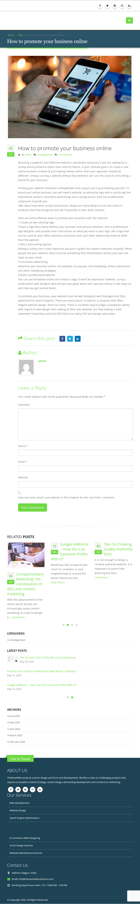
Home (11, 35)
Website (23, 477)
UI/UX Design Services (21, 845)
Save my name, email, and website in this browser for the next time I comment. (66, 497)
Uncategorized (45, 154)
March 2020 (15, 735)
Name (23, 446)
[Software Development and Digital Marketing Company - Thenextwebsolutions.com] (25, 20)
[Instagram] (122, 5)
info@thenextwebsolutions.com (36, 879)
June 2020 (14, 716)
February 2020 (17, 742)
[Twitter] (107, 5)
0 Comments (65, 154)
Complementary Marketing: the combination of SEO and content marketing (25, 584)
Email (22, 462)
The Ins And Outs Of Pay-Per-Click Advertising (48, 657)
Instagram (32, 789)
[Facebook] (100, 5)
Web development (19, 803)
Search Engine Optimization (24, 818)
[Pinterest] (114, 5)
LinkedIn (78, 339)
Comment (24, 405)
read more (18, 617)
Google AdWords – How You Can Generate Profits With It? (70, 552)
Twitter (70, 339)
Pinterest (25, 789)
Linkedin (40, 789)
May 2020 (14, 722)
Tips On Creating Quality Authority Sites (118, 549)
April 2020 (14, 729)
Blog (20, 35)
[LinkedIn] (129, 5)
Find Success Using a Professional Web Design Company (41, 671)
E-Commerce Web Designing (24, 838)
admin (28, 154)
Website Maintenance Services (25, 853)
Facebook (62, 339)
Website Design (17, 810)
